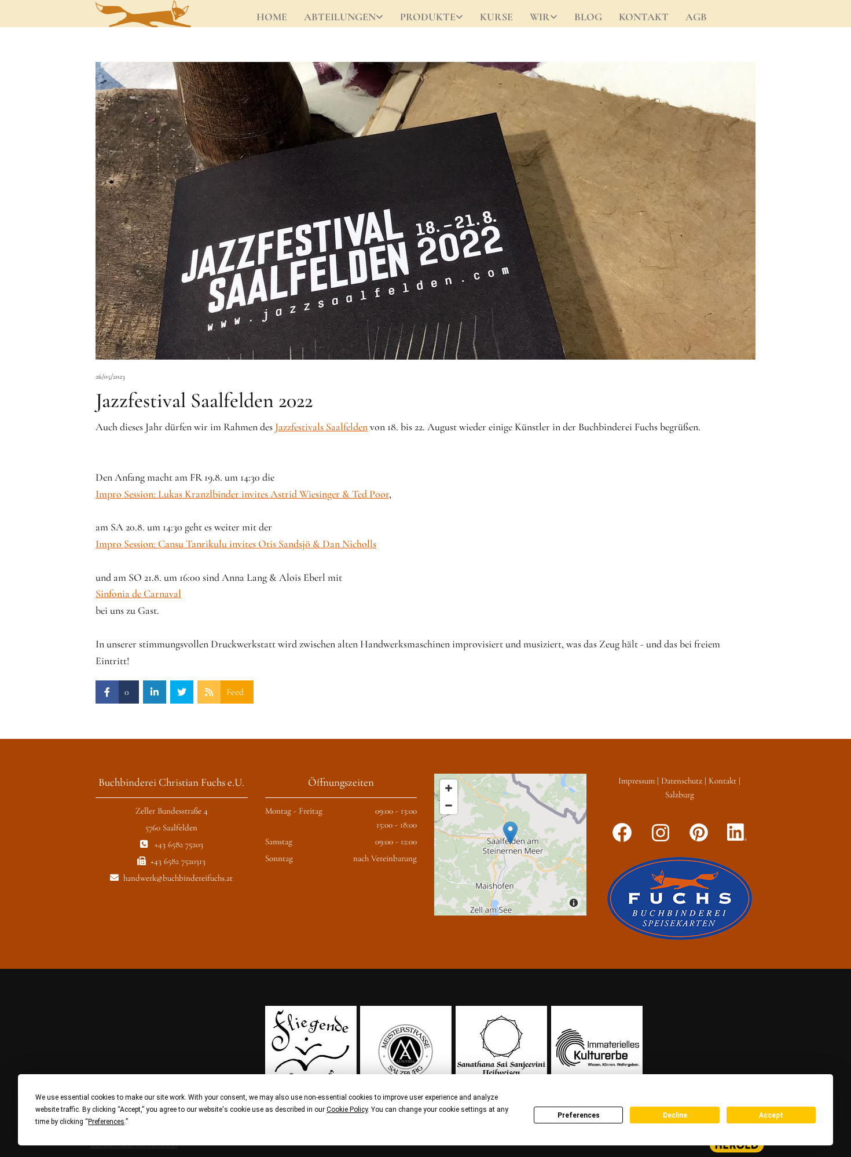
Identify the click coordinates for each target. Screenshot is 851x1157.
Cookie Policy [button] (347, 1109)
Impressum (636, 780)
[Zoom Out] (448, 805)
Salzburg (679, 794)
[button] (510, 833)
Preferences (578, 1115)
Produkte (428, 16)
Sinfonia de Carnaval (138, 593)
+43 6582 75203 (179, 844)
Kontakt (644, 16)
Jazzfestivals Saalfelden (321, 426)
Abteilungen (340, 16)
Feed (235, 692)
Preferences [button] (106, 1122)
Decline (675, 1115)
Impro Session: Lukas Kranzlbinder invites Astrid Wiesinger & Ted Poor (242, 494)
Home (271, 16)
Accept (771, 1115)
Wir (540, 16)
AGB (696, 16)
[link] (344, 17)
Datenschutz (681, 780)
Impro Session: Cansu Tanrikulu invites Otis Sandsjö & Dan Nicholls (236, 543)
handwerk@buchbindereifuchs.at (178, 878)
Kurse (496, 16)
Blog (588, 16)
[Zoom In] (448, 788)
